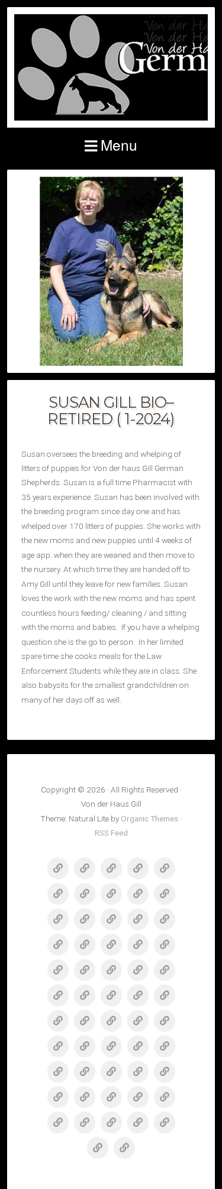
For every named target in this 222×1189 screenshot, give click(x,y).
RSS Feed (111, 832)
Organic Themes (149, 818)
